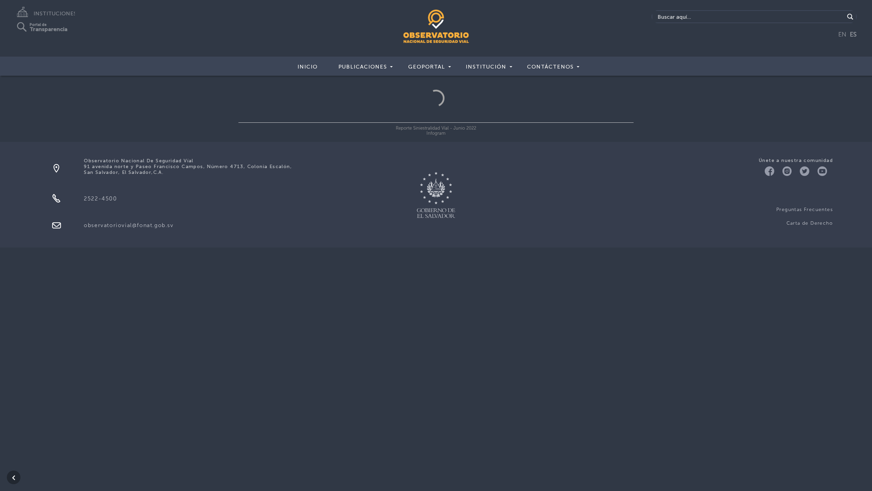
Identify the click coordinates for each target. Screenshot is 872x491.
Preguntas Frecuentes (804, 209)
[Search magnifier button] (850, 17)
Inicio (307, 66)
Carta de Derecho (810, 223)
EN (842, 34)
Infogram (436, 133)
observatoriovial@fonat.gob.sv (128, 225)
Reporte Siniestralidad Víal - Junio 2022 (436, 128)
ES (853, 34)
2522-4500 (100, 198)
